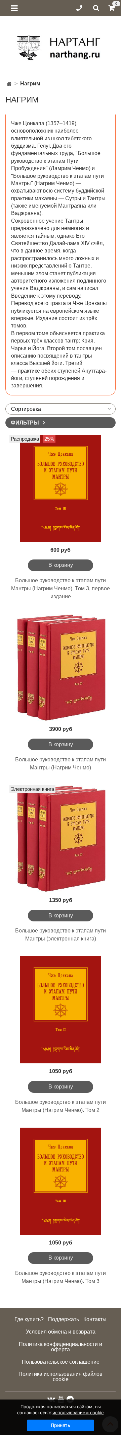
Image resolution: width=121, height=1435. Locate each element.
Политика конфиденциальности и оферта (60, 1346)
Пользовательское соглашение (60, 1362)
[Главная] (9, 84)
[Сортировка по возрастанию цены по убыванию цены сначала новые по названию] (60, 408)
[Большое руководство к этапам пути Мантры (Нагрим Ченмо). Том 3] (60, 1181)
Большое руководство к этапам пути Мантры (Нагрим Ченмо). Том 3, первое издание (60, 588)
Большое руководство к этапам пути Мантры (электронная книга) (60, 934)
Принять (60, 1425)
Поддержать (63, 1319)
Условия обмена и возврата (60, 1332)
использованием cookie (78, 1412)
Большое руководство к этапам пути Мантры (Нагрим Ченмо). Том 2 (60, 1106)
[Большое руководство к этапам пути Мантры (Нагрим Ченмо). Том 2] (60, 1009)
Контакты (95, 1319)
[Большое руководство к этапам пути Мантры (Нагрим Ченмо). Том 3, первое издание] (60, 488)
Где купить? (29, 1319)
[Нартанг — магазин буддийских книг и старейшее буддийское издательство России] (60, 45)
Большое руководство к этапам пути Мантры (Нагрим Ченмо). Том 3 (60, 1277)
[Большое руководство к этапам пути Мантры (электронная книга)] (60, 838)
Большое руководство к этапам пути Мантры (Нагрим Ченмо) (60, 763)
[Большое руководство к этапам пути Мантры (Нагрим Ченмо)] (60, 667)
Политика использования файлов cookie (60, 1376)
